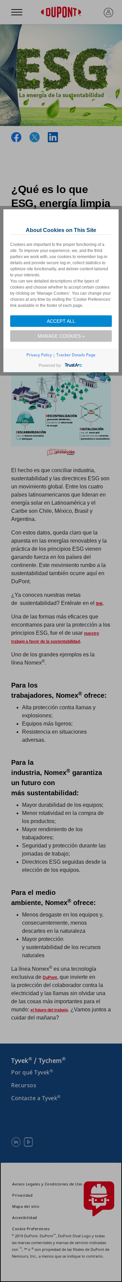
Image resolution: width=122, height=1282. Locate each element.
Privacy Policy (39, 355)
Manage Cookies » (61, 336)
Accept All (61, 321)
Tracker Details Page (76, 355)
